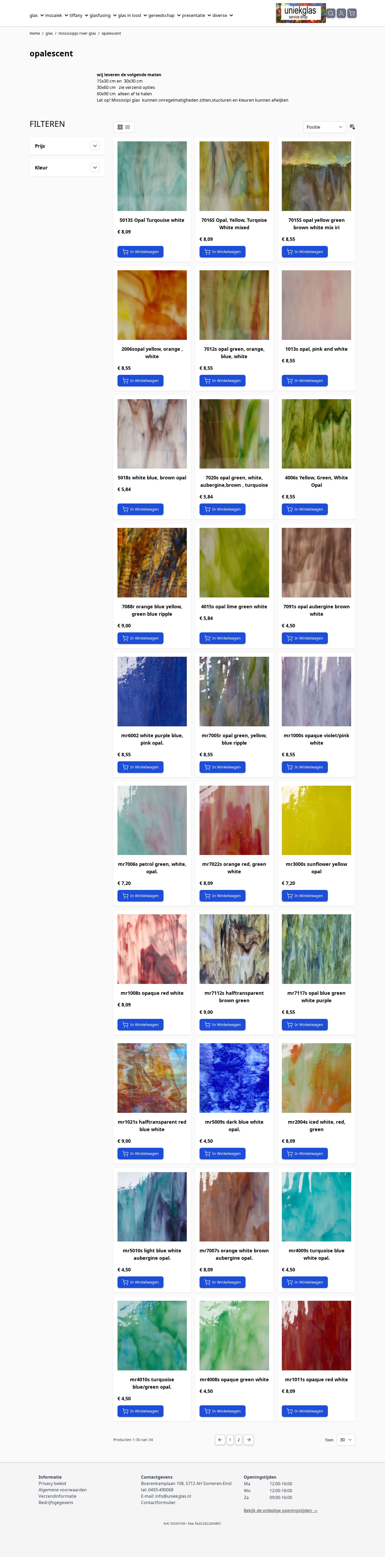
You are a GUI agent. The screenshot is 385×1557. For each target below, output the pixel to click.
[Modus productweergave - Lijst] (127, 127)
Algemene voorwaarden (63, 1490)
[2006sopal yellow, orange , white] (152, 305)
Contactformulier (158, 1502)
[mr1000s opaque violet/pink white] (316, 691)
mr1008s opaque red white (152, 993)
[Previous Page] (220, 1439)
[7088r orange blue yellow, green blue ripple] (152, 562)
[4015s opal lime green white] (234, 562)
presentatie (193, 15)
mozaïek (53, 15)
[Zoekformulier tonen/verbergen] (331, 13)
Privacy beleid (52, 1483)
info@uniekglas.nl (173, 1496)
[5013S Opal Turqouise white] (152, 176)
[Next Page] (248, 1439)
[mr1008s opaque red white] (152, 949)
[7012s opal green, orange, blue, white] (234, 305)
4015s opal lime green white (234, 606)
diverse (219, 15)
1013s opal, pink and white (316, 349)
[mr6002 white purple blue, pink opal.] (152, 691)
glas (34, 15)
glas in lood (129, 15)
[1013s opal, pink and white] (316, 305)
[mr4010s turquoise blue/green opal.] (152, 1335)
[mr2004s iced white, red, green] (316, 1078)
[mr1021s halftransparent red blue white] (152, 1078)
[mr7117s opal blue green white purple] (316, 949)
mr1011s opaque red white (316, 1379)
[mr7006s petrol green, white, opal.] (152, 820)
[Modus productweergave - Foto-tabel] (120, 127)
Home (35, 33)
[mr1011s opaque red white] (316, 1335)
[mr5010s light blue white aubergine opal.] (152, 1207)
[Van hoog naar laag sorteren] (352, 127)
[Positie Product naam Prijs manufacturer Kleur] (324, 127)
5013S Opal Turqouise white (152, 220)
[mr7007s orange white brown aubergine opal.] (234, 1207)
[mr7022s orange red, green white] (234, 820)
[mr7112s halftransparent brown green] (234, 949)
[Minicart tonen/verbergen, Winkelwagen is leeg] (352, 13)
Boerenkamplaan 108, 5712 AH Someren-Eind (186, 1483)
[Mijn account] (341, 13)
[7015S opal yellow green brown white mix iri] (316, 176)
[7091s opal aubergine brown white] (316, 562)
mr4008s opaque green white (234, 1379)
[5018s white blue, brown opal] (152, 434)
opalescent (111, 33)
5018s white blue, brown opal (152, 477)
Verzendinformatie (57, 1496)
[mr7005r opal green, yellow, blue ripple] (234, 691)
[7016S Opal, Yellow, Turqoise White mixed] (234, 176)
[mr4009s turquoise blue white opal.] (316, 1207)
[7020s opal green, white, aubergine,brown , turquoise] (234, 434)
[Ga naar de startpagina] (301, 13)
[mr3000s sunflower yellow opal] (316, 820)
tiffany (76, 15)
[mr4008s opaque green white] (234, 1335)
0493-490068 (160, 1490)
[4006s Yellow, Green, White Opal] (316, 434)
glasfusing (100, 15)
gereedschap (161, 15)
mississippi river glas (77, 33)
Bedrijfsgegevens (56, 1502)
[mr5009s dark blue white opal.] (234, 1078)
